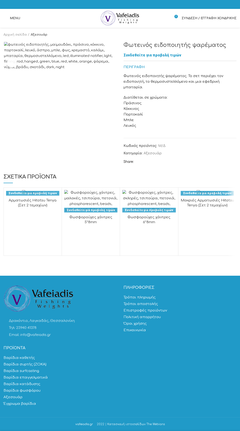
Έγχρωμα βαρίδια (20, 404)
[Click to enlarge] (11, 62)
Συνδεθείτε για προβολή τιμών (152, 55)
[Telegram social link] (160, 162)
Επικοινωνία (135, 330)
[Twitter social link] (144, 162)
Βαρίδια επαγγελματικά (26, 377)
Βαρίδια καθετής (19, 358)
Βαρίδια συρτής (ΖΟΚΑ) (25, 364)
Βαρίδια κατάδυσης (22, 384)
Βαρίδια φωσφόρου (22, 391)
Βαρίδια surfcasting (21, 371)
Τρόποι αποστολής (141, 304)
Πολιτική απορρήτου (142, 317)
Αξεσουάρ (39, 34)
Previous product (224, 34)
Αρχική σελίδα (15, 34)
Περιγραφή (134, 67)
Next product (234, 34)
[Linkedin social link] (155, 162)
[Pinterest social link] (149, 162)
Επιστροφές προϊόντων (145, 310)
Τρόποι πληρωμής (140, 297)
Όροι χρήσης (135, 324)
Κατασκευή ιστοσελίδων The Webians (136, 424)
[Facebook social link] (138, 162)
